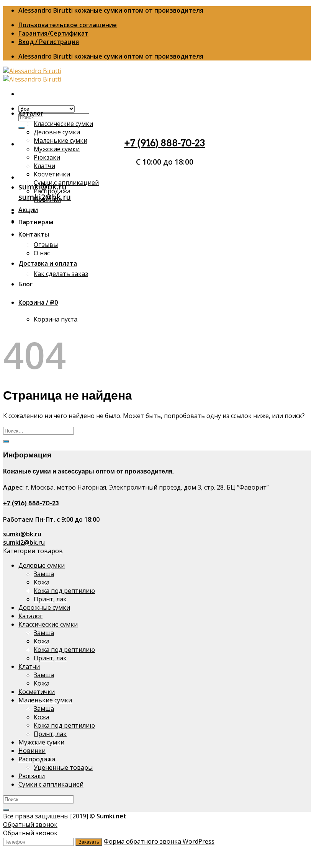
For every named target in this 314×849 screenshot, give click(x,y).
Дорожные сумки (44, 607)
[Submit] (21, 128)
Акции (28, 210)
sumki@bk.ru (22, 534)
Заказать (88, 842)
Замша (44, 574)
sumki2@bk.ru (24, 542)
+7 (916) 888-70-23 (164, 143)
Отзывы (46, 244)
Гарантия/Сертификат (53, 33)
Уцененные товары (63, 767)
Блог (25, 284)
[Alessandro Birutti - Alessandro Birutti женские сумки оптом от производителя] (32, 75)
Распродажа (52, 191)
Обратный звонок (30, 824)
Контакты (33, 234)
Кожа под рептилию (64, 590)
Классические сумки (63, 123)
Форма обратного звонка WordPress (159, 841)
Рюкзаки (47, 157)
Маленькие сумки (60, 140)
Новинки (47, 199)
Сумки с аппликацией (66, 182)
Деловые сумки (57, 132)
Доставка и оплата (47, 263)
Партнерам (35, 222)
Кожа (41, 582)
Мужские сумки (57, 149)
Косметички (52, 174)
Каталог (30, 113)
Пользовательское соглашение (67, 25)
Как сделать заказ (61, 273)
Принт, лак (50, 599)
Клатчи (44, 166)
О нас (42, 253)
